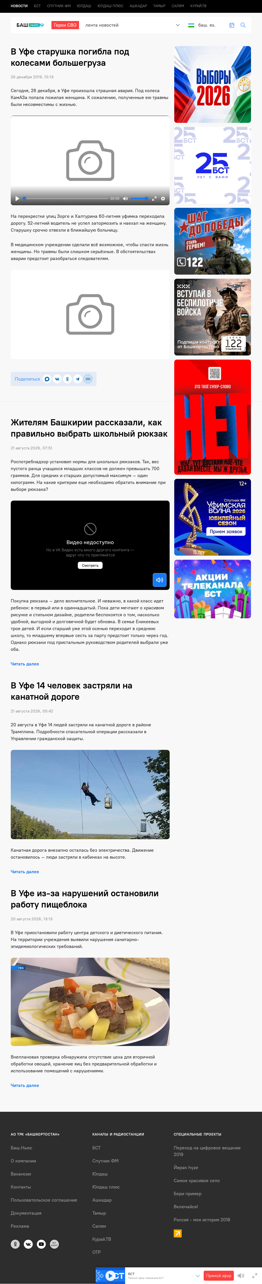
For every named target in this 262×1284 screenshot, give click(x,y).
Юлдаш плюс (110, 6)
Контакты (21, 1187)
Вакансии (21, 1174)
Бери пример (187, 1193)
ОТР (96, 1252)
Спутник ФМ (59, 6)
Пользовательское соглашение (44, 1200)
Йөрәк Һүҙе (186, 1167)
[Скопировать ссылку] (88, 379)
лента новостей (101, 25)
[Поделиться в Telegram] (77, 378)
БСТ (37, 6)
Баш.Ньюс (21, 1148)
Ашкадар (138, 6)
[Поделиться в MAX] (46, 378)
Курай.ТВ (198, 6)
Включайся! (186, 1207)
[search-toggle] (243, 25)
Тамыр (159, 6)
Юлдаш (84, 6)
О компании (23, 1161)
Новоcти (19, 6)
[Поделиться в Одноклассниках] (67, 378)
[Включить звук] (160, 580)
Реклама (20, 1226)
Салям (178, 6)
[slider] (65, 198)
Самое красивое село (197, 1180)
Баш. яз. (206, 25)
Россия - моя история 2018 (202, 1220)
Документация (26, 1213)
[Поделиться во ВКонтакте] (57, 378)
